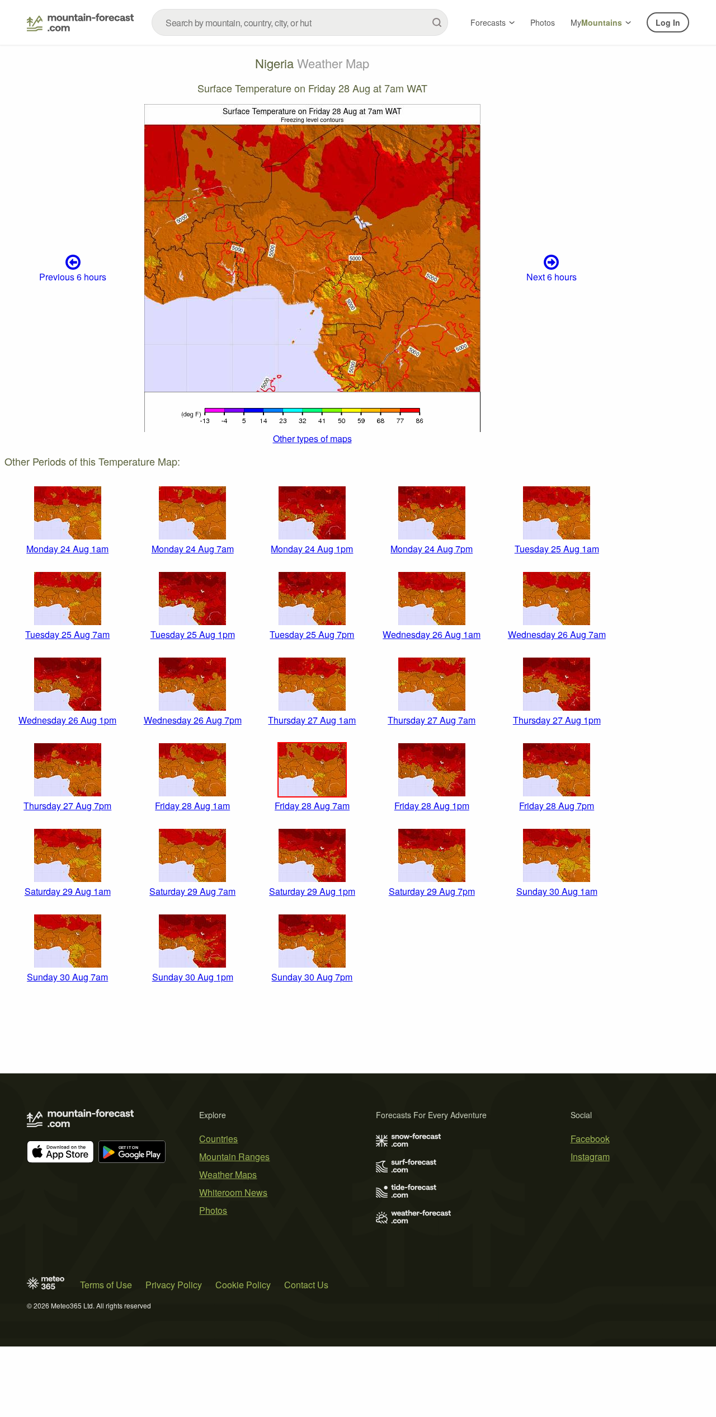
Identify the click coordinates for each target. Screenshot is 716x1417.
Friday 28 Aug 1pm (431, 805)
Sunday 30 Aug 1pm (192, 976)
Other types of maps (312, 438)
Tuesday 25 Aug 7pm (312, 634)
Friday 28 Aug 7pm (556, 805)
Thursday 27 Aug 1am (312, 720)
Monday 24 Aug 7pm (431, 548)
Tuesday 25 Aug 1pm (192, 634)
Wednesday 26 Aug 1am (432, 634)
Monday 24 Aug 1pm (312, 548)
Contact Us (306, 1284)
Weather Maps (228, 1174)
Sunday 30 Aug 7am (67, 976)
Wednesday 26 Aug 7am (557, 634)
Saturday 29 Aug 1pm (312, 891)
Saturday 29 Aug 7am (192, 891)
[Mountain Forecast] (80, 22)
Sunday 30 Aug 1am (556, 891)
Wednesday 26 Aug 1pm (67, 720)
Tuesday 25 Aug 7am (67, 634)
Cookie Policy (243, 1284)
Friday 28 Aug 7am (312, 805)
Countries (218, 1138)
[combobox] (300, 22)
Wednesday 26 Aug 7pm (193, 720)
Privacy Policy (173, 1284)
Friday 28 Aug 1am (192, 805)
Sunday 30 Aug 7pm (311, 976)
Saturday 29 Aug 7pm (432, 891)
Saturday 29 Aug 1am (68, 891)
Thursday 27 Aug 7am (431, 720)
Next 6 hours (551, 276)
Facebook (590, 1138)
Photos (542, 22)
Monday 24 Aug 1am (67, 548)
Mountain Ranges (234, 1156)
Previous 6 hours (72, 276)
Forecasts (488, 22)
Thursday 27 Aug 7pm (67, 805)
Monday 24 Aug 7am (193, 548)
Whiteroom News (233, 1192)
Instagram (590, 1156)
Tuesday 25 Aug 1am (557, 548)
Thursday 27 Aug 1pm (557, 720)
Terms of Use (106, 1284)
